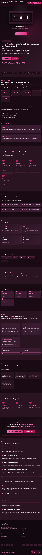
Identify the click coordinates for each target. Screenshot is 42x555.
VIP (13, 3)
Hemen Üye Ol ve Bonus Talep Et (15, 431)
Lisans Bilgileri (24, 540)
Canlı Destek (24, 536)
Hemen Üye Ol (37, 2)
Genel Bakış (3, 72)
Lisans (35, 72)
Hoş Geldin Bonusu (4, 536)
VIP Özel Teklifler (3, 538)
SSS (22, 538)
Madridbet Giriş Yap (29, 431)
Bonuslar (21, 1)
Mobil (28, 72)
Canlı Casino (17, 1)
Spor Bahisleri (11, 1)
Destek (16, 3)
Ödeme (10, 3)
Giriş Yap (30, 2)
